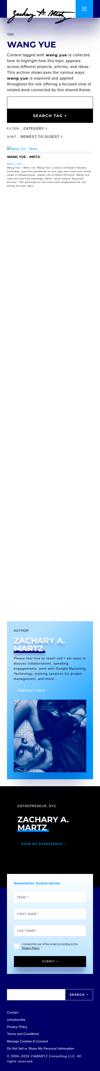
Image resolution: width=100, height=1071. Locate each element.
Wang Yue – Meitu (23, 156)
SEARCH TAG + (50, 116)
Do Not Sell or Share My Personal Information (40, 1048)
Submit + (50, 961)
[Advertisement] (50, 409)
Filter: (14, 128)
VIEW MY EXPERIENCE (42, 844)
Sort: (13, 136)
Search (77, 994)
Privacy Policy (31, 948)
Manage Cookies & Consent (27, 1041)
